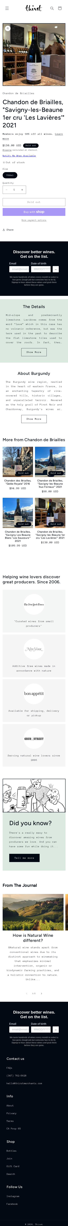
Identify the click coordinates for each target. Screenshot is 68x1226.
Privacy (12, 1113)
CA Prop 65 (14, 1128)
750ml (11, 176)
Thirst (39, 1224)
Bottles (12, 1150)
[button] (7, 8)
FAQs (9, 1068)
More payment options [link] (34, 220)
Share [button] (10, 229)
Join (9, 1158)
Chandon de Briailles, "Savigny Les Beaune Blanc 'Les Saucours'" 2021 (18, 536)
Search (11, 1174)
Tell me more (24, 857)
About (10, 1105)
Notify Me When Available (19, 156)
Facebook (12, 1204)
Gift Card (13, 1166)
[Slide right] (41, 993)
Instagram (13, 1196)
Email (12, 263)
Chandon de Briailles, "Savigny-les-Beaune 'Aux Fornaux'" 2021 (50, 483)
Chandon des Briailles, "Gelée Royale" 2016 (18, 482)
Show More (34, 352)
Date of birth (38, 263)
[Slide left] (26, 993)
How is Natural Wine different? (33, 938)
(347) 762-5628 (17, 1075)
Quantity (8, 183)
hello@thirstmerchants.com (24, 1083)
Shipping (7, 150)
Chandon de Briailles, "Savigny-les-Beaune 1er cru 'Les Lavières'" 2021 (50, 535)
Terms (10, 1121)
